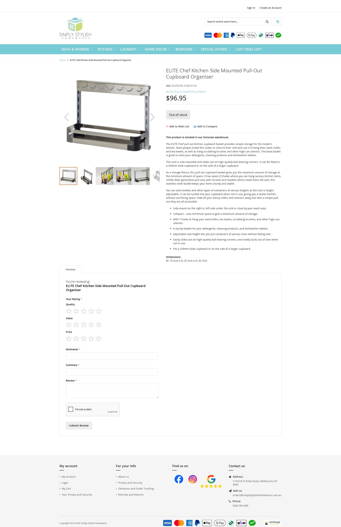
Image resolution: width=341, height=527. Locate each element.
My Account (69, 476)
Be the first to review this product (186, 91)
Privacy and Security (130, 482)
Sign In (251, 7)
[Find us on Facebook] (178, 487)
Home (62, 60)
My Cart (66, 488)
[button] (66, 117)
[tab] (70, 269)
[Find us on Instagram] (192, 487)
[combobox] (237, 22)
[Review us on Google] (211, 487)
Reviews (70, 269)
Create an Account (271, 7)
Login (65, 482)
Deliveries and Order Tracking (136, 488)
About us (123, 476)
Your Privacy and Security (77, 494)
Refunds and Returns (131, 494)
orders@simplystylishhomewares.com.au (257, 495)
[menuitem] (76, 49)
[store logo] (75, 28)
